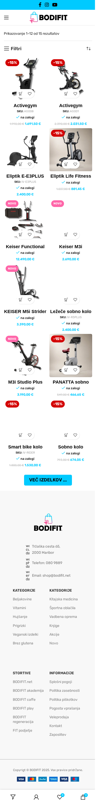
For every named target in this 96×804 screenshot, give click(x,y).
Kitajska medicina (63, 599)
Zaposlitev (57, 734)
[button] (20, 93)
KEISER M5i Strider (25, 311)
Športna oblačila (62, 608)
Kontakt (55, 726)
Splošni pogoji (60, 682)
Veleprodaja (59, 717)
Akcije (54, 634)
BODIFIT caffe (24, 699)
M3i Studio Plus (25, 382)
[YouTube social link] (55, 5)
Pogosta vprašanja (64, 708)
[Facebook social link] (40, 5)
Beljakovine (22, 599)
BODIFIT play (23, 708)
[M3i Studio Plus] (25, 355)
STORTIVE (22, 673)
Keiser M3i (70, 246)
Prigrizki (19, 626)
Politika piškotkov (63, 699)
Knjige (54, 626)
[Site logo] (48, 17)
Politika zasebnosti (64, 690)
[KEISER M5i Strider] (25, 285)
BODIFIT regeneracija (23, 719)
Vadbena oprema (63, 617)
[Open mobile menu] (6, 17)
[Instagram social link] (46, 5)
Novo (53, 643)
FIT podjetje (22, 730)
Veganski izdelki (25, 634)
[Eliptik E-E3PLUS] (25, 149)
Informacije (61, 673)
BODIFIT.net (22, 682)
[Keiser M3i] (70, 220)
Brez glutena (23, 643)
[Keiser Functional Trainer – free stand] (25, 220)
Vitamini (19, 608)
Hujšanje (20, 617)
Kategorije (24, 590)
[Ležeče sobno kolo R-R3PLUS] (70, 285)
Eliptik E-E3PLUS (25, 176)
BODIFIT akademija (28, 690)
